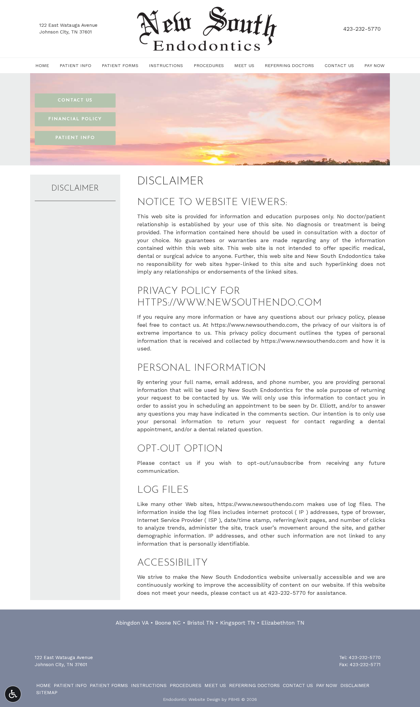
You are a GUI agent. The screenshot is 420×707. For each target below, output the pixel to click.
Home (42, 65)
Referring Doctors (289, 65)
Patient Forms (120, 65)
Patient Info (75, 65)
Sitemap (46, 692)
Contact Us (339, 65)
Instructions (166, 65)
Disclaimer (75, 188)
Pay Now (374, 65)
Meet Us (244, 65)
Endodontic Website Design (191, 699)
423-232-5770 (362, 29)
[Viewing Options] (13, 694)
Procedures (209, 65)
